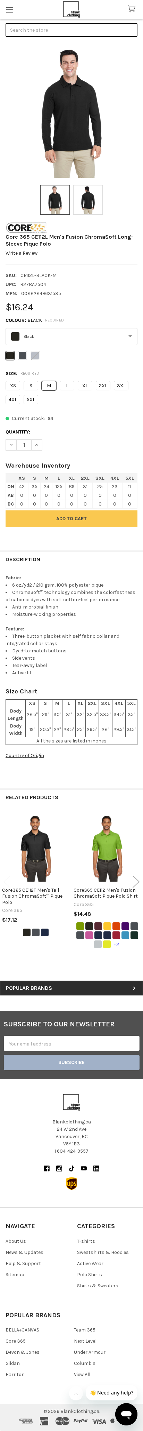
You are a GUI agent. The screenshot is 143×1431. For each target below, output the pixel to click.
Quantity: (18, 432)
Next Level (85, 1341)
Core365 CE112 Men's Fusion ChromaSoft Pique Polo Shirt (106, 893)
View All (82, 1374)
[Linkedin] (96, 1168)
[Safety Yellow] (107, 944)
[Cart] (133, 9)
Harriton (15, 1374)
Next (136, 881)
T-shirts (86, 1241)
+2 (116, 944)
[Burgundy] (98, 926)
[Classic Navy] (45, 932)
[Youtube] (83, 1168)
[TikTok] (71, 1168)
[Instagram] (59, 1168)
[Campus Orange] (116, 926)
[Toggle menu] (9, 9)
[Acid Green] (80, 926)
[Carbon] (36, 932)
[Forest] (134, 935)
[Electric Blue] (125, 935)
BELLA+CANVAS (22, 1330)
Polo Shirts (89, 1275)
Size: (23, 373)
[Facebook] (46, 1168)
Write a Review (21, 253)
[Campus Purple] (125, 926)
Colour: (35, 320)
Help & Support (23, 1263)
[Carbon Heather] (80, 935)
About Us (16, 1241)
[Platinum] (98, 944)
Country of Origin (25, 755)
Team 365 (84, 1330)
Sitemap (15, 1275)
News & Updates (24, 1252)
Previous (7, 881)
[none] (71, 112)
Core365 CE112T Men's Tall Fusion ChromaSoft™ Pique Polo (32, 896)
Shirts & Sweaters (97, 1286)
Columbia (84, 1363)
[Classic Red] (116, 935)
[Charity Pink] (89, 935)
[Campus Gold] (107, 926)
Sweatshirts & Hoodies (103, 1252)
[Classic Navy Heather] (107, 935)
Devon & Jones (23, 1352)
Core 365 (16, 1341)
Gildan (13, 1363)
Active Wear (90, 1263)
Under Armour (90, 1352)
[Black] (27, 932)
